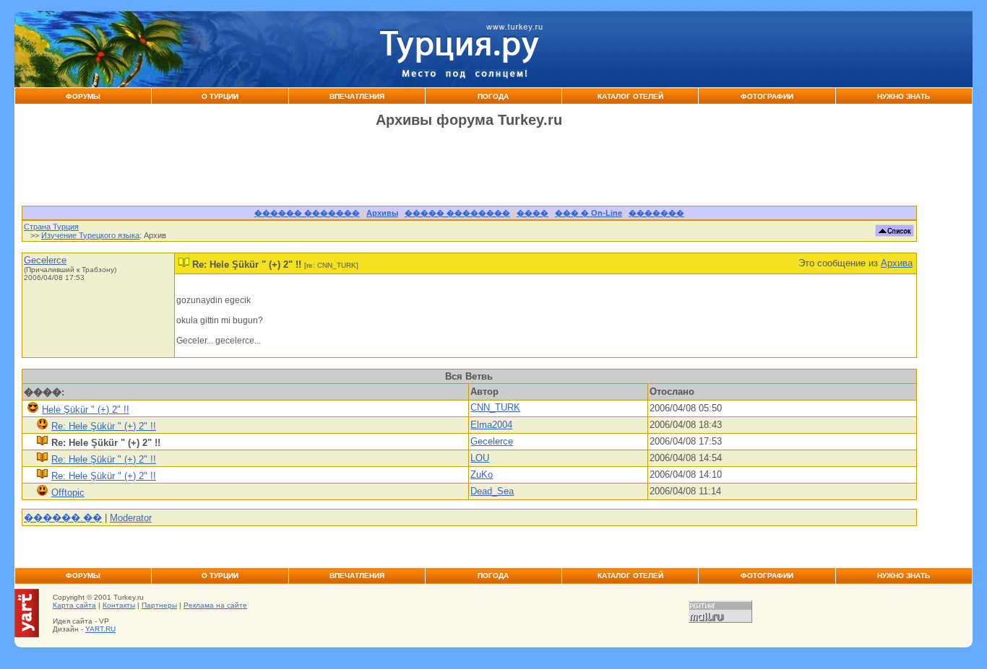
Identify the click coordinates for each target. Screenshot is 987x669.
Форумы (83, 96)
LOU (479, 457)
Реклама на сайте (215, 605)
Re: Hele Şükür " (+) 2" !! (103, 426)
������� (656, 213)
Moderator (131, 517)
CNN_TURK (495, 407)
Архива (897, 263)
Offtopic (68, 492)
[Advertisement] (760, 49)
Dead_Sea (492, 491)
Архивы (382, 213)
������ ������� (307, 213)
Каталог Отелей (630, 96)
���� (532, 213)
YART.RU (100, 629)
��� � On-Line (588, 213)
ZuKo (481, 474)
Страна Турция (51, 226)
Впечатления (356, 96)
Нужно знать (903, 96)
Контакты (119, 605)
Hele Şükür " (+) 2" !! (85, 409)
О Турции (220, 96)
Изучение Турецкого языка (90, 235)
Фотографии (767, 96)
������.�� (63, 517)
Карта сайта (74, 605)
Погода (493, 96)
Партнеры (159, 605)
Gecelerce (45, 260)
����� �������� (457, 213)
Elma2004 (491, 424)
